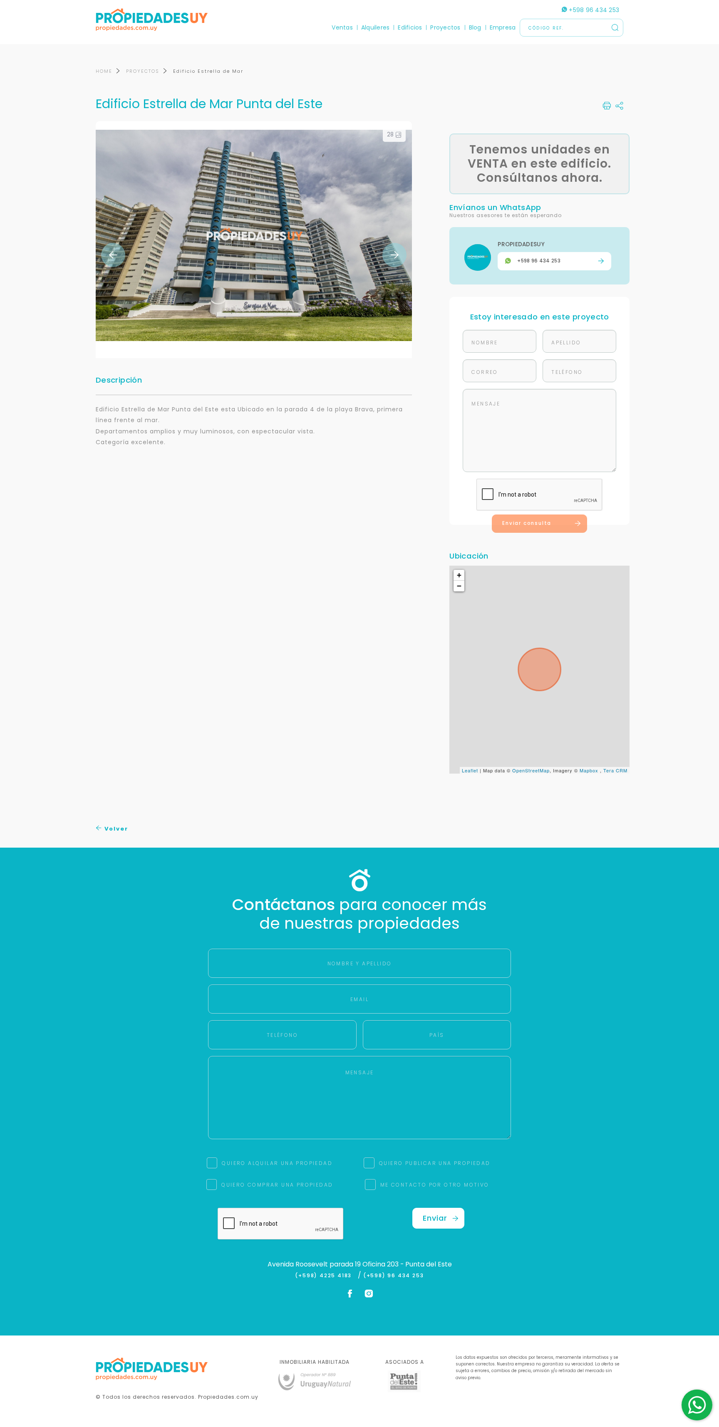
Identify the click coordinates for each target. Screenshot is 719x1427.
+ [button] (459, 575)
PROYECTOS (142, 71)
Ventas (342, 27)
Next (394, 255)
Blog (475, 27)
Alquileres (375, 27)
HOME (104, 71)
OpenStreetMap (531, 770)
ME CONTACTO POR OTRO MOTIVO (434, 1184)
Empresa (503, 27)
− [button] (459, 585)
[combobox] (287, 714)
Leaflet (470, 770)
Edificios (410, 27)
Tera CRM (615, 770)
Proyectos (445, 27)
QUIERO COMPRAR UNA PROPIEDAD (277, 1184)
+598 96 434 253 (593, 10)
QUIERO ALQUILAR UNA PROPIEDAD (277, 1163)
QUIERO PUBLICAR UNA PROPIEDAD (435, 1163)
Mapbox (589, 770)
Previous (113, 255)
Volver (115, 829)
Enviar (435, 1218)
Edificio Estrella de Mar (208, 71)
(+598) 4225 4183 (325, 1276)
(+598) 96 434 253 (393, 1276)
